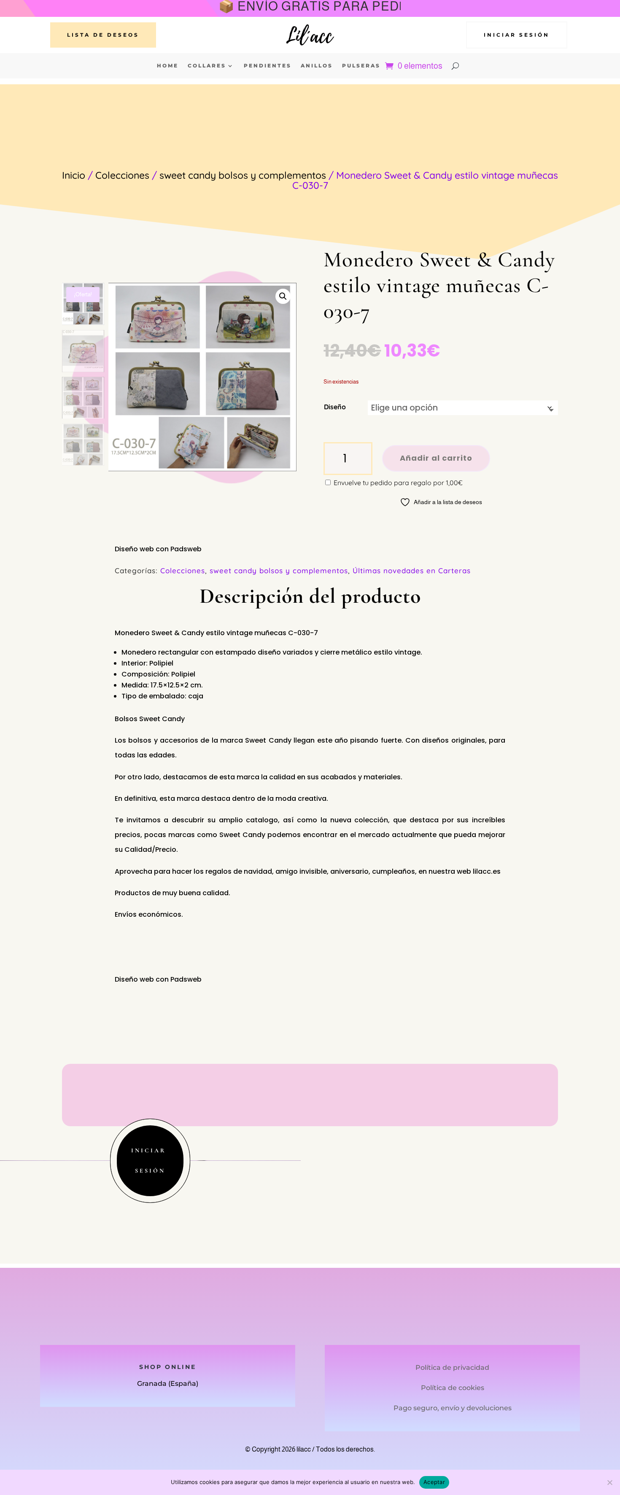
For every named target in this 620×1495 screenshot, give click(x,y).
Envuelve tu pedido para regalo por (397, 482)
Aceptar (434, 1482)
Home (167, 66)
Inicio (73, 175)
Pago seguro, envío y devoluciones (453, 1408)
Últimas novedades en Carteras (412, 570)
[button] (283, 296)
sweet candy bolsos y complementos (242, 175)
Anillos (317, 66)
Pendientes (267, 66)
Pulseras (361, 66)
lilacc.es (487, 871)
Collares (207, 66)
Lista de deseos (103, 35)
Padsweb (186, 549)
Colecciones (122, 175)
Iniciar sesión (517, 35)
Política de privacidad (452, 1367)
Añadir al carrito (436, 458)
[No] (609, 1482)
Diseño (335, 407)
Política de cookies (452, 1388)
